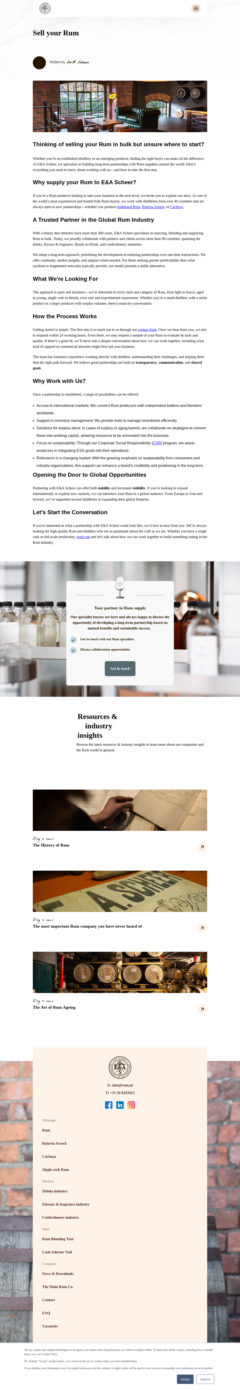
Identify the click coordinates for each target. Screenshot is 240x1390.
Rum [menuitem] (46, 1130)
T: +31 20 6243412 (120, 1093)
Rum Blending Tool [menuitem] (57, 1239)
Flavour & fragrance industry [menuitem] (66, 1204)
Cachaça (176, 207)
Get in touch (120, 669)
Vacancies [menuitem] (50, 1326)
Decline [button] (205, 1379)
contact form (147, 330)
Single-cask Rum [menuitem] (55, 1170)
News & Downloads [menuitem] (58, 1274)
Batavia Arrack (153, 207)
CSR (157, 443)
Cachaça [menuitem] (49, 1156)
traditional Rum (128, 207)
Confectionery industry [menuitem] (60, 1217)
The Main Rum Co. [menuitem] (57, 1287)
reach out (83, 537)
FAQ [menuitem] (46, 1313)
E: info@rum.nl (120, 1085)
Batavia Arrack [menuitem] (54, 1143)
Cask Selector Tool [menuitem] (57, 1252)
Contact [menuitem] (48, 1300)
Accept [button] (185, 1379)
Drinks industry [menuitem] (55, 1191)
